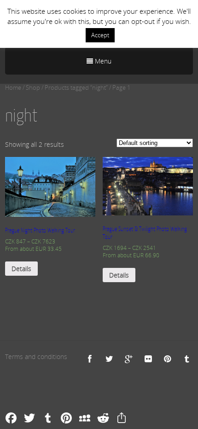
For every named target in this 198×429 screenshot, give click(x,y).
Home (13, 88)
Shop (33, 88)
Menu (102, 61)
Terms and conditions (36, 356)
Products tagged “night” (76, 88)
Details (21, 268)
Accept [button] (100, 35)
